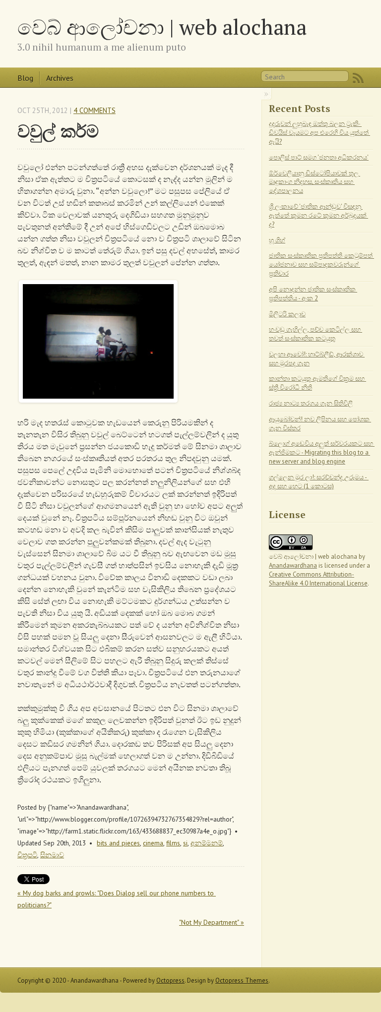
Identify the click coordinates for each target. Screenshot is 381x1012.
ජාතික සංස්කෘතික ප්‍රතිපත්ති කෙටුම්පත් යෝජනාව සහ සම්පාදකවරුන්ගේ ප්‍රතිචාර (321, 264)
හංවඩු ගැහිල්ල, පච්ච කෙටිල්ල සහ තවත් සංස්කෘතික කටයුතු (315, 334)
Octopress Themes (241, 980)
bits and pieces (118, 842)
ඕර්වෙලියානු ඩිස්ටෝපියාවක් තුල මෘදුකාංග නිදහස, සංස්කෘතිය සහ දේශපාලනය (314, 182)
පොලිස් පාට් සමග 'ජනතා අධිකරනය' (319, 157)
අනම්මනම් (206, 842)
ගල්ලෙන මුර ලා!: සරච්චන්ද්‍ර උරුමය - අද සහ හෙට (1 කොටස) (319, 481)
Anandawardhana (293, 565)
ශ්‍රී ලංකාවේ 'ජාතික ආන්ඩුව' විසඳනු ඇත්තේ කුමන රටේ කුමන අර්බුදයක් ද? (318, 215)
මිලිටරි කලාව (287, 314)
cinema (153, 842)
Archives (59, 78)
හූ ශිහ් (277, 240)
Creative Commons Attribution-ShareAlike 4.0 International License (318, 579)
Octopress (170, 980)
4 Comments (94, 110)
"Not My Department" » (211, 922)
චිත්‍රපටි (27, 854)
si (185, 842)
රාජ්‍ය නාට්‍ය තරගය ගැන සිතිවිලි (311, 403)
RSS (358, 78)
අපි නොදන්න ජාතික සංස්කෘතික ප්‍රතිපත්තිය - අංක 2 (313, 293)
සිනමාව (52, 854)
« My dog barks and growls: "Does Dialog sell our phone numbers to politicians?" (116, 899)
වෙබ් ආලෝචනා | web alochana (162, 27)
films (173, 842)
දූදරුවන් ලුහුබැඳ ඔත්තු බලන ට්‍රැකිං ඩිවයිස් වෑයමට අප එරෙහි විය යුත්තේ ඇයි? (319, 132)
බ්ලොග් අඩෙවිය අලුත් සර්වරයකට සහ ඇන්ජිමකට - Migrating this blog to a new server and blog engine (322, 452)
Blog (25, 78)
